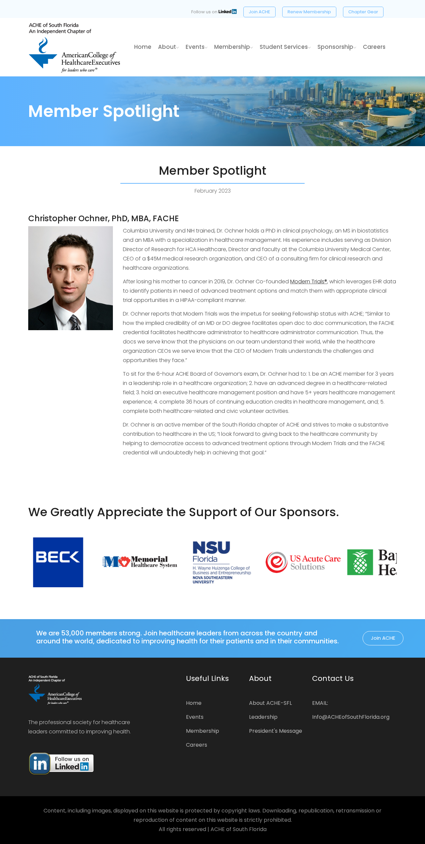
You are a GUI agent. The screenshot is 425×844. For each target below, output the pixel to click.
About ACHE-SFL (270, 703)
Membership (232, 47)
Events (195, 47)
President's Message (275, 731)
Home (194, 703)
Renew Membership (309, 12)
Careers (374, 47)
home (142, 47)
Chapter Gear (363, 12)
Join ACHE (259, 12)
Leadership (263, 717)
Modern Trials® (308, 281)
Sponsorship (335, 47)
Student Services (284, 47)
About (167, 47)
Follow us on (204, 12)
